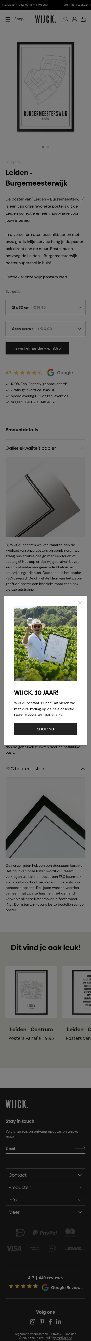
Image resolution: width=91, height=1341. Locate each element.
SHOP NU (45, 729)
